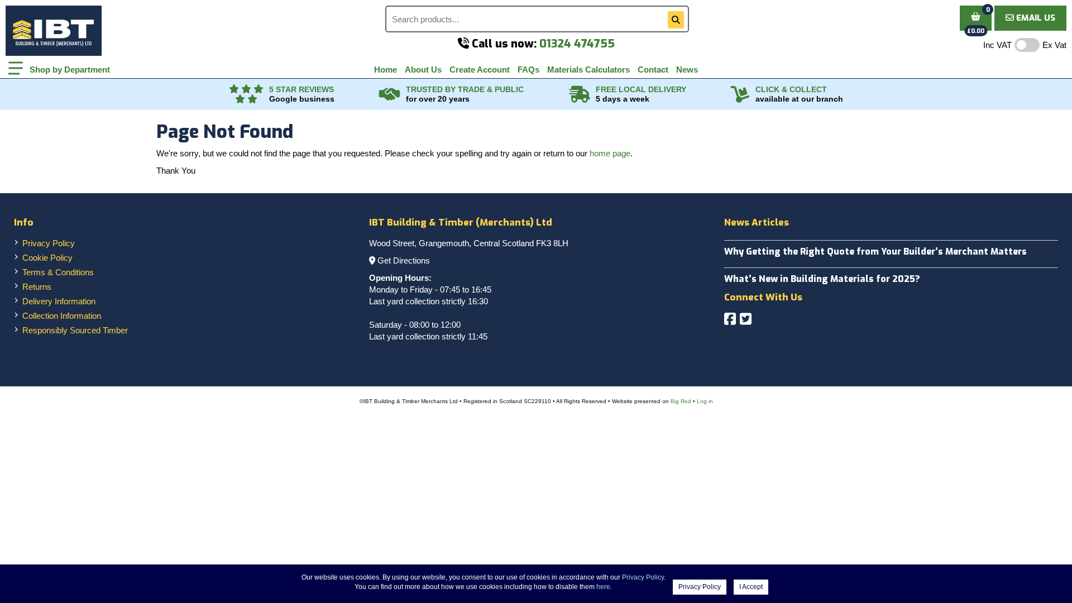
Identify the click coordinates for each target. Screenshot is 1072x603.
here (603, 587)
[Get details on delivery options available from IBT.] (579, 94)
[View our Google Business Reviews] (246, 94)
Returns (36, 286)
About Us (423, 69)
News (687, 69)
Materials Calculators (588, 69)
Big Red (681, 401)
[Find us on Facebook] (730, 319)
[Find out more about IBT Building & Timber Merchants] (389, 94)
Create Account (479, 69)
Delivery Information (58, 301)
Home (385, 69)
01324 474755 (577, 43)
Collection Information (61, 315)
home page (610, 153)
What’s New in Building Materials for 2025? (822, 279)
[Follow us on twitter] (746, 319)
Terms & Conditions (58, 272)
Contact (653, 69)
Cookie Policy (47, 257)
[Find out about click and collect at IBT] (740, 94)
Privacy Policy (48, 243)
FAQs (528, 69)
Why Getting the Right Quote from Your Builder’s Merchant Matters (875, 251)
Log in (705, 401)
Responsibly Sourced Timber (75, 330)
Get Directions (403, 260)
